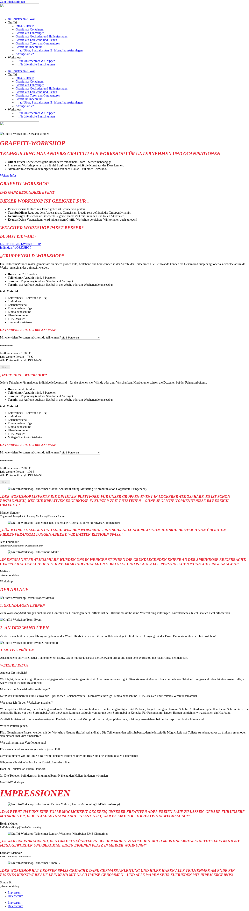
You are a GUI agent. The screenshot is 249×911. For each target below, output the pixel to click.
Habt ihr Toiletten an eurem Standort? (23, 769)
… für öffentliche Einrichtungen (35, 64)
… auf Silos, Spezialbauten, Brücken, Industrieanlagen (49, 50)
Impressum (14, 892)
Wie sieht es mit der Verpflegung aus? (23, 742)
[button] (124, 672)
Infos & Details (25, 26)
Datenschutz (15, 896)
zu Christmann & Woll (21, 19)
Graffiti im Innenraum (29, 47)
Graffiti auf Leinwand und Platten (36, 40)
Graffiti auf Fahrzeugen (30, 33)
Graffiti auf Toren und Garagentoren (38, 43)
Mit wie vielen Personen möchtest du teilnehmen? (30, 337)
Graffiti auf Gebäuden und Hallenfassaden (42, 36)
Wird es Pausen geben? (14, 725)
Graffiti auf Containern (30, 29)
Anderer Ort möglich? (13, 672)
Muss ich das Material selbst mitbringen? (25, 689)
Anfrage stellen (25, 54)
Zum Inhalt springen (12, 1)
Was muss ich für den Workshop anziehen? (26, 702)
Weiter (5, 367)
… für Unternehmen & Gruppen (35, 61)
